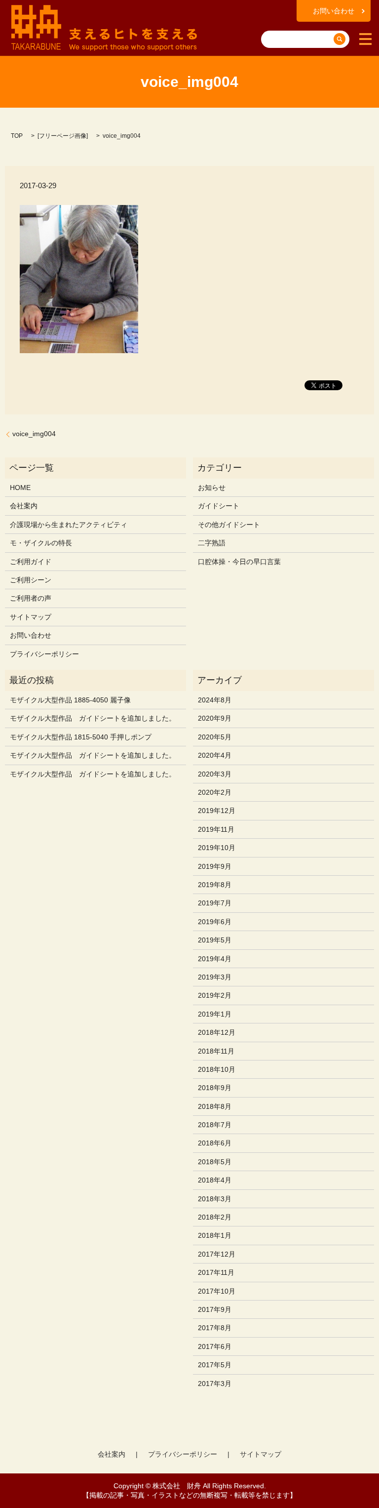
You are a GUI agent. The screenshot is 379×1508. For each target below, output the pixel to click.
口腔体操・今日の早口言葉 (239, 562)
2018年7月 (214, 1125)
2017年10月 (216, 1291)
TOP (17, 135)
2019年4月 (214, 959)
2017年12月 (216, 1254)
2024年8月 (214, 700)
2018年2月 (214, 1217)
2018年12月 (216, 1032)
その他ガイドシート (229, 525)
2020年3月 (214, 774)
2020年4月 (214, 755)
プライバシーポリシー (44, 654)
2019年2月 (214, 995)
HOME (20, 487)
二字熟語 (212, 543)
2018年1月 (214, 1235)
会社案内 (24, 506)
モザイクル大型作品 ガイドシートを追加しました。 (93, 718)
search (270, 24)
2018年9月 (214, 1088)
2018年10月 (216, 1069)
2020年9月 (214, 718)
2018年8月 (214, 1106)
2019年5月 (214, 940)
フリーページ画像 (62, 135)
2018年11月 (216, 1051)
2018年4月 (214, 1180)
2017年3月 (214, 1383)
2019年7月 (214, 903)
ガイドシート (218, 506)
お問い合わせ (333, 11)
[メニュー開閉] (365, 39)
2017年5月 (214, 1365)
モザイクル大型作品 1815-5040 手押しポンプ (81, 737)
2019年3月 (214, 977)
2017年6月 (214, 1346)
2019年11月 (216, 829)
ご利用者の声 (30, 598)
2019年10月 (216, 848)
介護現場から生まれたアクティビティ (68, 525)
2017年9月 (214, 1309)
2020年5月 (214, 737)
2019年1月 (214, 1014)
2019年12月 (216, 811)
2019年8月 (214, 885)
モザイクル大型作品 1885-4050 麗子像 (70, 700)
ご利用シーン (30, 580)
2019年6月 (214, 922)
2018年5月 (214, 1162)
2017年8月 (214, 1328)
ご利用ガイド (30, 562)
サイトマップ (30, 617)
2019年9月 (214, 866)
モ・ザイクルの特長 (41, 543)
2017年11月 (216, 1272)
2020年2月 (214, 792)
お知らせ (212, 487)
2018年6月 (214, 1143)
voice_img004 (34, 434)
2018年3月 (214, 1199)
